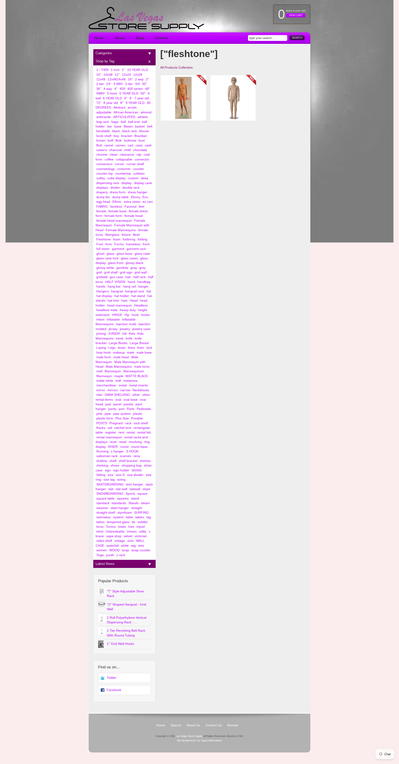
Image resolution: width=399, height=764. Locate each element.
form (108, 244)
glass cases (129, 258)
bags (114, 122)
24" (108, 84)
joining (101, 333)
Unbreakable (115, 531)
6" (125, 98)
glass (110, 253)
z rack (120, 555)
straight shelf (105, 512)
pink (99, 413)
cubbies (139, 173)
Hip (126, 315)
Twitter (111, 677)
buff (110, 140)
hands (100, 286)
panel (117, 404)
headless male (107, 310)
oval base (131, 399)
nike (99, 395)
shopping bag (132, 465)
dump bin (103, 197)
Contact (161, 38)
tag (148, 517)
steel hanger (120, 508)
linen (140, 347)
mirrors (112, 390)
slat (110, 489)
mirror (100, 390)
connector (142, 159)
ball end (134, 122)
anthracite (103, 117)
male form (103, 357)
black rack (129, 131)
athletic (143, 117)
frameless (133, 244)
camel (108, 145)
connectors (104, 164)
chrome (101, 154)
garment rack (136, 249)
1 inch (115, 70)
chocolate (140, 150)
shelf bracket (128, 461)
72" (98, 103)
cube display (116, 178)
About (120, 38)
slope (146, 489)
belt (149, 126)
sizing (121, 479)
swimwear (103, 517)
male (130, 352)
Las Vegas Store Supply (189, 736)
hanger (143, 286)
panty (112, 409)
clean (114, 154)
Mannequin (113, 371)
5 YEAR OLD (128, 93)
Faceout (130, 206)
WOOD (114, 550)
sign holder (121, 470)
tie (133, 522)
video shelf (104, 541)
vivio (130, 541)
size (110, 475)
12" (117, 74)
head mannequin (119, 305)
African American (126, 112)
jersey (113, 329)
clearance (127, 154)
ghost (100, 253)
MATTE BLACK (137, 376)
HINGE (117, 315)
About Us (193, 725)
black (116, 131)
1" (123, 70)
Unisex (132, 531)
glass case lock (107, 258)
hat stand (138, 296)
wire (141, 545)
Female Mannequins (121, 230)
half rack (139, 277)
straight (136, 508)
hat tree (113, 300)
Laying (101, 347)
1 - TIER (102, 70)
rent (121, 432)
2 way (139, 79)
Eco (145, 197)
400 (122, 89)
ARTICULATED (124, 117)
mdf (118, 380)
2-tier (100, 84)
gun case (116, 277)
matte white (104, 380)
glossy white (105, 268)
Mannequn (104, 376)
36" (98, 89)
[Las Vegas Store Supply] (146, 18)
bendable (103, 131)
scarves (125, 456)
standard (102, 503)
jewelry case (141, 329)
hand (131, 282)
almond (146, 112)
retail (122, 442)
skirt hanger (134, 484)
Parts (130, 409)
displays (102, 187)
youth (110, 555)
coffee (109, 159)
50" (143, 93)
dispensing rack (107, 183)
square (142, 493)
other (136, 395)
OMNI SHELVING (117, 395)
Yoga (100, 555)
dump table (120, 197)
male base (144, 352)
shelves (145, 461)
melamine (130, 380)
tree (131, 526)
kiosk (119, 338)
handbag (143, 282)
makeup (119, 352)
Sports (130, 493)
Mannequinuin (133, 371)
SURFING (141, 512)
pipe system (122, 413)
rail (110, 428)
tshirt (99, 531)
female (101, 211)
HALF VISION (115, 282)
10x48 (107, 74)
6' (131, 98)
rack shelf (141, 423)
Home (98, 38)
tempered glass (118, 522)
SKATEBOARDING (110, 484)
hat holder (121, 296)
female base (118, 211)
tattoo (100, 522)
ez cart (148, 201)
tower (122, 526)
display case (143, 183)
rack (128, 423)
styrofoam (124, 512)
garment (118, 249)
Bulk (118, 140)
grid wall (141, 272)
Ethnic (116, 201)
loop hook (103, 352)
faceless (116, 206)
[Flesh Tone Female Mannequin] (183, 98)
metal (123, 385)
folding (142, 239)
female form (113, 216)
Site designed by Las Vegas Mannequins (199, 740)
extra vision (132, 201)
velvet (128, 536)
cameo (120, 145)
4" (115, 89)
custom (133, 178)
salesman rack (107, 456)
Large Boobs (118, 343)
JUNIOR (114, 333)
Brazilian (140, 136)
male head (121, 357)
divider (115, 187)
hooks (145, 315)
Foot (99, 244)
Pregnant (116, 423)
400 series (135, 89)
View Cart (296, 15)
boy (116, 136)
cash (148, 145)
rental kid (144, 432)
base (117, 126)
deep (144, 178)
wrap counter (141, 550)
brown (100, 140)
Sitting (100, 475)
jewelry (125, 329)
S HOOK (132, 451)
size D (120, 475)
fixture (126, 234)
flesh (136, 234)
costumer (124, 169)
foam (117, 239)
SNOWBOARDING (109, 493)
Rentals (232, 725)
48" (147, 89)
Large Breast (139, 343)
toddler (143, 522)
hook (135, 315)
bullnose (130, 140)
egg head (103, 201)
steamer (102, 508)
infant (100, 319)
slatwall (135, 489)
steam (145, 503)
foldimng (129, 239)
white (125, 545)
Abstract (119, 107)
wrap (125, 550)
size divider (135, 475)
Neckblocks (141, 390)
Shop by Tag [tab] (105, 61)
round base (139, 447)
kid (124, 333)
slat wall (121, 489)
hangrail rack (134, 291)
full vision (103, 249)
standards (119, 503)
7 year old (141, 98)
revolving (135, 442)
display (126, 183)
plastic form (104, 418)
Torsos (111, 526)
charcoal (115, 150)
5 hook (112, 93)
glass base (124, 253)
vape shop (113, 536)
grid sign (126, 272)
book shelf (103, 136)
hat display (104, 296)
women (101, 550)
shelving (102, 465)
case (139, 145)
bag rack (102, 122)
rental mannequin (109, 437)
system (118, 517)
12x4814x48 (117, 79)
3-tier (129, 84)
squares (123, 498)
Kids (132, 333)
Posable (137, 418)
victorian (141, 536)
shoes (115, 465)
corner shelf (135, 164)
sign (108, 470)
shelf (112, 461)
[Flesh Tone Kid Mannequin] (233, 98)
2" (147, 79)
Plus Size (122, 418)
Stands (133, 503)
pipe (108, 413)
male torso (142, 366)
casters (101, 150)
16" (130, 79)
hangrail (117, 291)
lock (149, 347)
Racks (100, 428)
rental (131, 432)
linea (131, 347)
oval (118, 399)
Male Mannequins (119, 366)
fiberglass (112, 234)
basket (140, 126)
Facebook (114, 690)
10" (98, 74)
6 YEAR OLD (112, 98)
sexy (136, 456)
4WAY (100, 93)
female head (133, 216)
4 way (107, 89)
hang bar (114, 286)
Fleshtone (103, 239)
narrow (125, 390)
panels (128, 404)
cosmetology (105, 169)
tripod (140, 526)
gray (133, 268)
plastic (137, 413)
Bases (128, 126)
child (127, 150)
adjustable (103, 112)
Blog (140, 38)
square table (105, 498)
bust (142, 140)
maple (118, 376)
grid (99, 272)
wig (133, 545)
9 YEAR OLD (135, 103)
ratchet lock (122, 428)
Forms (119, 244)
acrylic (132, 107)
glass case (142, 253)
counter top (104, 173)
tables (139, 517)
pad (108, 404)
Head (134, 300)
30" (144, 84)
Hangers (102, 291)
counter (138, 169)
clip (138, 154)
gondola (122, 268)
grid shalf (111, 272)
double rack (130, 187)
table (129, 517)
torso (100, 526)
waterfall (112, 545)
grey (142, 268)
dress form (118, 192)
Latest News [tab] (105, 564)
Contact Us (214, 725)
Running (102, 451)
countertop (123, 173)
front (146, 244)
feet (141, 206)
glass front (115, 263)
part (121, 409)
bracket (126, 136)
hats (124, 300)
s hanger (117, 451)
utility (142, 531)
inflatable (113, 319)
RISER (113, 447)
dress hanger (137, 192)
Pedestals (144, 409)
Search (297, 37)
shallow (101, 461)
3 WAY (118, 84)
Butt (99, 145)
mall (99, 371)
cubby (100, 178)
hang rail (129, 286)
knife (129, 338)
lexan (122, 347)
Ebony (135, 197)
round (124, 447)
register (110, 432)
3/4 (137, 84)
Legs (111, 347)
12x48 (100, 79)
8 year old (110, 103)
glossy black (134, 263)
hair (128, 277)
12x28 (137, 74)
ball (123, 122)
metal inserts (138, 385)
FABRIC (102, 206)
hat (148, 291)
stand (135, 498)
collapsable (124, 159)
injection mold (126, 324)
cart (130, 145)
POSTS (101, 423)
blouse (144, 131)
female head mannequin (114, 220)
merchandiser (106, 385)
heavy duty (128, 310)
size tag (109, 479)
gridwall (101, 277)
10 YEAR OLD (137, 70)
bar (109, 126)
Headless (141, 305)
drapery (102, 192)
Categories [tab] (104, 53)
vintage (119, 541)
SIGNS (137, 470)
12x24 (126, 74)
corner (119, 164)
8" (121, 103)
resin (113, 442)
